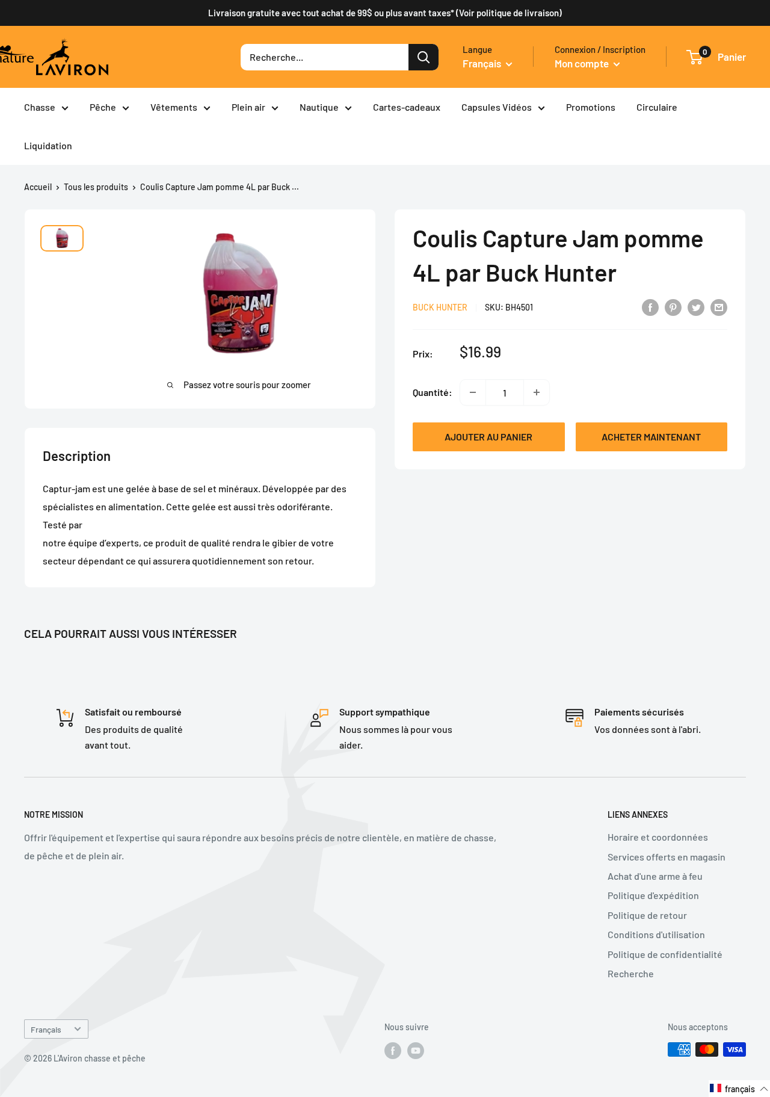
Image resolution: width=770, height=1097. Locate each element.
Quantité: (432, 392)
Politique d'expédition (653, 895)
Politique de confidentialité (665, 954)
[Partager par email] (718, 306)
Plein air (248, 107)
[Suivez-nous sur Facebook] (392, 1050)
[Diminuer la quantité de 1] (472, 392)
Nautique (319, 107)
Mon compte (583, 63)
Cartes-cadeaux (406, 107)
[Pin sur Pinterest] (673, 306)
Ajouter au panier (488, 436)
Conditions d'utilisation (656, 934)
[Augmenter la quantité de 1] (536, 392)
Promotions (590, 107)
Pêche (103, 107)
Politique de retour (647, 915)
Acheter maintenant (651, 436)
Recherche (631, 973)
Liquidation (48, 145)
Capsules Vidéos (496, 107)
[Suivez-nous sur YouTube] (415, 1050)
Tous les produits (96, 187)
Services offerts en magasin (666, 856)
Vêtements (173, 107)
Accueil (38, 187)
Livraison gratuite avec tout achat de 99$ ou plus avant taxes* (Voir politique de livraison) (385, 12)
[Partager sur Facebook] (650, 306)
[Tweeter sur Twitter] (696, 306)
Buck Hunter (440, 307)
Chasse (39, 107)
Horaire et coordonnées (658, 836)
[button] (739, 1088)
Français (46, 1029)
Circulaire (656, 107)
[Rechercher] (423, 57)
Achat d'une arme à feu (655, 876)
